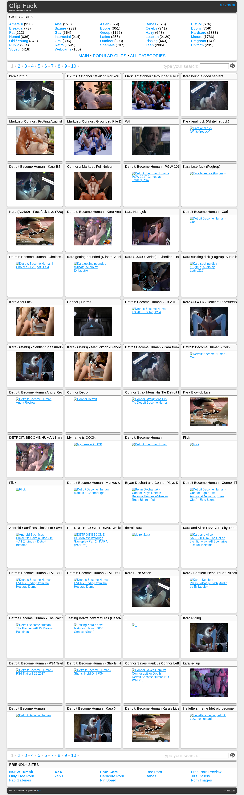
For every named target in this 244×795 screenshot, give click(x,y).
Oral (58, 41)
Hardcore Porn (112, 776)
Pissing (152, 41)
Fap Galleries (20, 780)
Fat (11, 32)
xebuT (60, 776)
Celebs (151, 28)
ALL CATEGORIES (148, 55)
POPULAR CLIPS (109, 55)
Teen (150, 45)
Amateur (16, 24)
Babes (151, 24)
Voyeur (15, 49)
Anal (58, 24)
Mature (196, 37)
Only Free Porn (21, 776)
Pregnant (198, 41)
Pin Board (108, 780)
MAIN (84, 55)
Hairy (150, 32)
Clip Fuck (23, 5)
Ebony (196, 28)
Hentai (14, 37)
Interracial (63, 37)
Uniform (197, 45)
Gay (58, 32)
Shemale (107, 45)
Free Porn (154, 772)
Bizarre (60, 28)
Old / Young (18, 41)
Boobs (105, 28)
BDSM (196, 24)
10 (73, 66)
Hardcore (198, 32)
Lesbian (152, 37)
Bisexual (16, 28)
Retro (59, 45)
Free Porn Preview (206, 772)
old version (227, 4)
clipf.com (231, 790)
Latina (105, 37)
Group (105, 32)
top (39, 790)
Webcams (63, 49)
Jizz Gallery (200, 776)
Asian (104, 24)
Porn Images (201, 780)
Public (14, 45)
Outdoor (106, 41)
